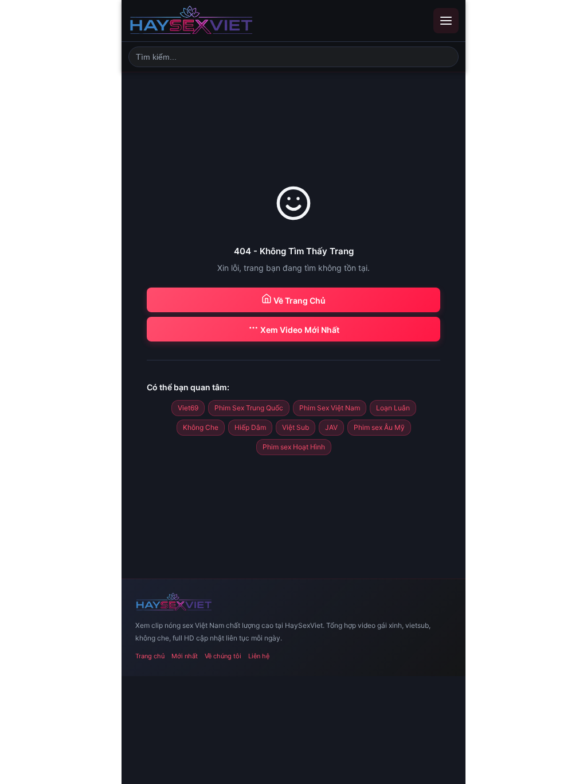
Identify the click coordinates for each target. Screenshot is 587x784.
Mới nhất (184, 656)
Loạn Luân (393, 407)
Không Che (200, 427)
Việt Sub (295, 427)
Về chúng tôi (223, 656)
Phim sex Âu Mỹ (379, 427)
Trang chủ (150, 656)
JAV (331, 427)
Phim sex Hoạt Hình (294, 447)
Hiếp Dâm (250, 427)
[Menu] (446, 20)
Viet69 (188, 407)
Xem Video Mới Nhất (299, 330)
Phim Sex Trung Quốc (248, 407)
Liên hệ (258, 656)
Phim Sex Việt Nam (329, 407)
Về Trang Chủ (299, 300)
